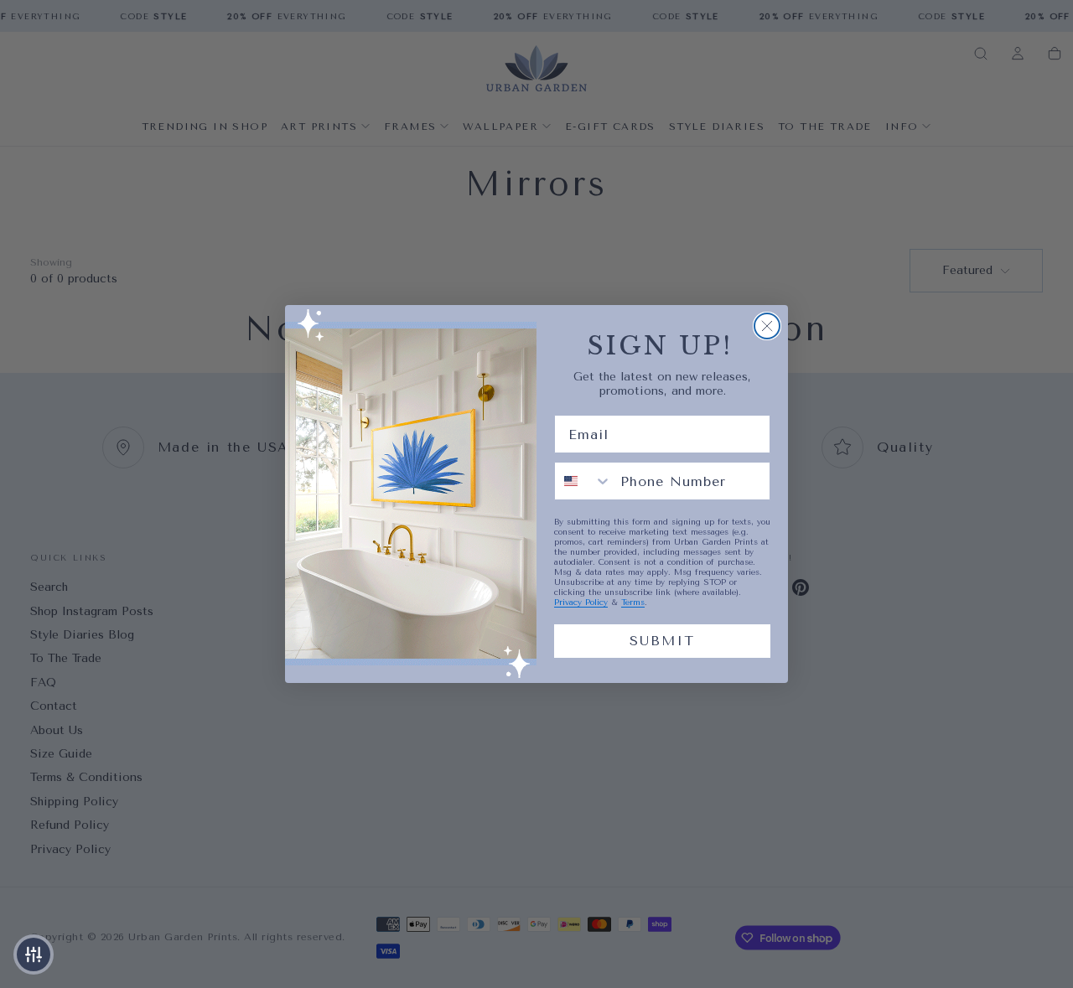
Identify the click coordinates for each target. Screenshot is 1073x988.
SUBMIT (662, 641)
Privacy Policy (581, 602)
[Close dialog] (767, 326)
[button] (33, 954)
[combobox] (583, 481)
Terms (633, 602)
